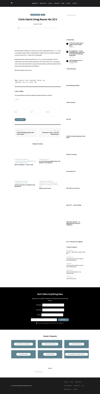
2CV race (27, 80)
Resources (57, 3)
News (26, 183)
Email (31, 112)
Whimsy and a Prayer (45, 188)
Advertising (78, 382)
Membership (35, 3)
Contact (75, 3)
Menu (87, 3)
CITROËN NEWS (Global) (20, 161)
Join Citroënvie (68, 385)
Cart (83, 385)
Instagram (52, 386)
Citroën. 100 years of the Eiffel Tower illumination (25, 185)
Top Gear (31, 82)
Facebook (48, 386)
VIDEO (43, 14)
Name (16, 112)
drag (44, 80)
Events (50, 3)
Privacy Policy (67, 389)
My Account (77, 385)
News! (63, 3)
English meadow (18, 82)
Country (39, 315)
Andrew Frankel (33, 80)
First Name (39, 305)
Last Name (39, 310)
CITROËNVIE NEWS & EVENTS (21, 162)
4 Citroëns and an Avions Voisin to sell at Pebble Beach (74, 259)
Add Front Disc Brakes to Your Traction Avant (73, 272)
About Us (66, 382)
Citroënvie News (54, 183)
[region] (75, 28)
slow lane (56, 51)
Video (35, 82)
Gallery (68, 3)
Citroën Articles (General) (21, 159)
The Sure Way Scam (71, 278)
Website (47, 112)
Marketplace (43, 3)
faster (24, 82)
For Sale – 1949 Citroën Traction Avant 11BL (75, 252)
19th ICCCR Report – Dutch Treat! (24, 165)
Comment (17, 99)
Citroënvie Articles (35, 14)
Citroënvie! (55, 184)
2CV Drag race (21, 80)
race (27, 82)
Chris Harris (39, 80)
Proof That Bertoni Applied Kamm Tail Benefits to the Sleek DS (49, 162)
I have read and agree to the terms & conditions (51, 323)
